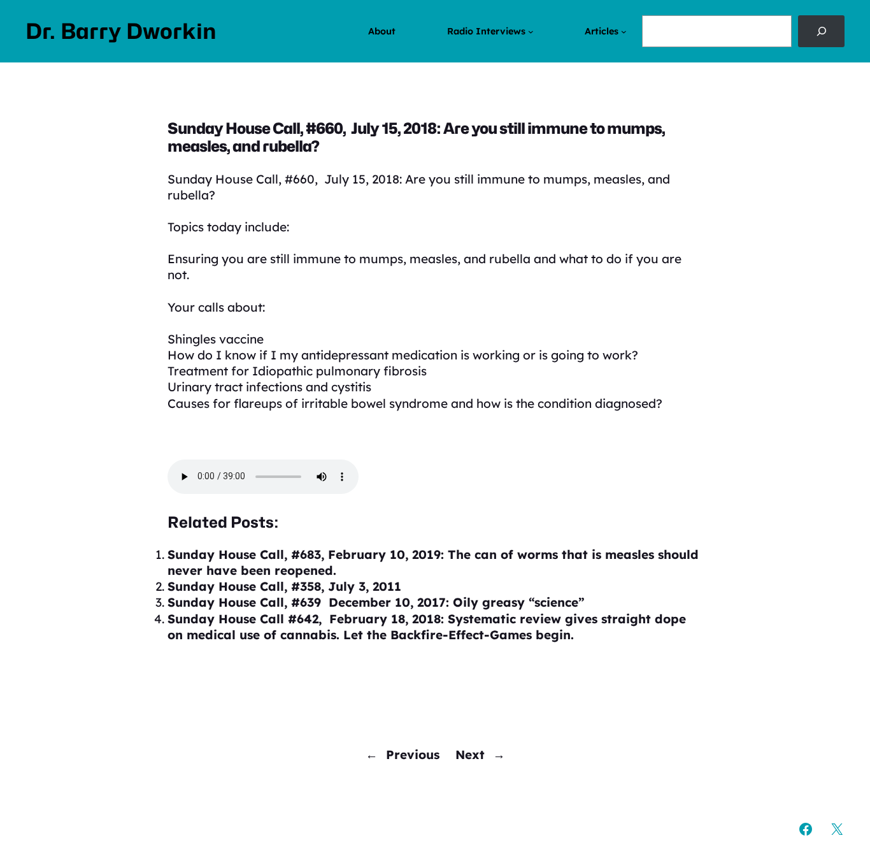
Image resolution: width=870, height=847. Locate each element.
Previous (412, 754)
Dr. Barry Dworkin (121, 31)
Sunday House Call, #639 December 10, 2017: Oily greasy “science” (376, 602)
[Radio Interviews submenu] (531, 31)
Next (470, 754)
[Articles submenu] (624, 31)
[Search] (821, 31)
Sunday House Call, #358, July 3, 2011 (284, 586)
